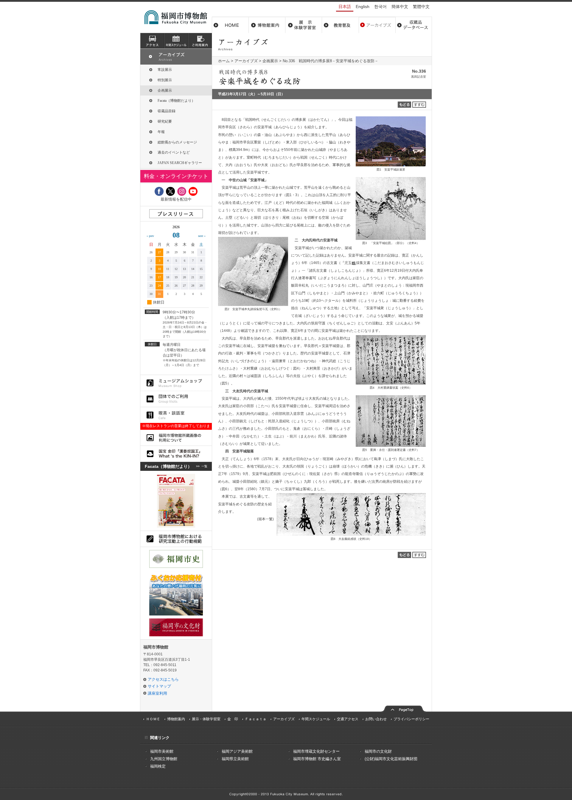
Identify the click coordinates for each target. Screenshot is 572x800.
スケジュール (176, 41)
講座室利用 (157, 693)
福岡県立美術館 (235, 759)
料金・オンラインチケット (176, 176)
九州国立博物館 (163, 759)
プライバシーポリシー (411, 719)
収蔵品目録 (166, 111)
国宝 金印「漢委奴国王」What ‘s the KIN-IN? (176, 454)
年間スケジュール (315, 719)
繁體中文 (421, 6)
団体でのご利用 (176, 399)
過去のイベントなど (174, 152)
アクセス (152, 41)
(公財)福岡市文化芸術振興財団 (391, 759)
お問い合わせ (376, 719)
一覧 (204, 466)
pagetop (403, 708)
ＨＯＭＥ (153, 719)
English (362, 6)
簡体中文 (399, 6)
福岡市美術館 (161, 751)
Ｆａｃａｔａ (255, 719)
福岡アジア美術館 (237, 751)
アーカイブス (377, 25)
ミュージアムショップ (176, 383)
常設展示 (165, 70)
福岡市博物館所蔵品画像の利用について (176, 438)
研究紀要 (165, 121)
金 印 (232, 719)
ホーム (230, 25)
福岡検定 (158, 766)
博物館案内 (267, 25)
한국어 (380, 6)
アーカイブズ (246, 61)
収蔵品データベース (413, 25)
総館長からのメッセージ (177, 142)
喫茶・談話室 (176, 415)
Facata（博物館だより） (176, 101)
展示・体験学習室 (303, 25)
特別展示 (165, 80)
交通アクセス (347, 719)
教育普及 (340, 25)
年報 (161, 132)
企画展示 (270, 61)
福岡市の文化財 (378, 751)
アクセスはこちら (163, 679)
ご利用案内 (200, 41)
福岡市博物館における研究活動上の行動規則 (176, 539)
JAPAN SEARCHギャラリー (180, 163)
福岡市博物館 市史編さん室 (317, 759)
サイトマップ (159, 686)
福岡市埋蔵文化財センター (316, 751)
